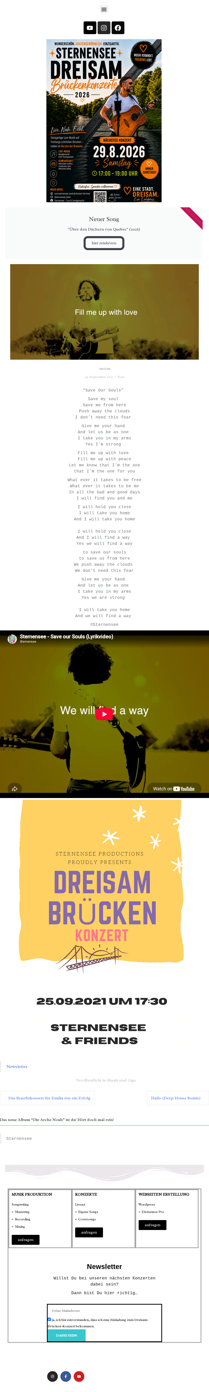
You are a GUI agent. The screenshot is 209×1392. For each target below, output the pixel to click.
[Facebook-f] (65, 1376)
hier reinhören (104, 243)
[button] (104, 9)
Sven (120, 377)
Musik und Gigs (121, 1080)
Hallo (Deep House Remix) (176, 1098)
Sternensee (19, 1139)
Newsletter (17, 1066)
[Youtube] (90, 27)
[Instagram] (104, 27)
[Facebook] (118, 27)
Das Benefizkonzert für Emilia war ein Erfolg (49, 1098)
